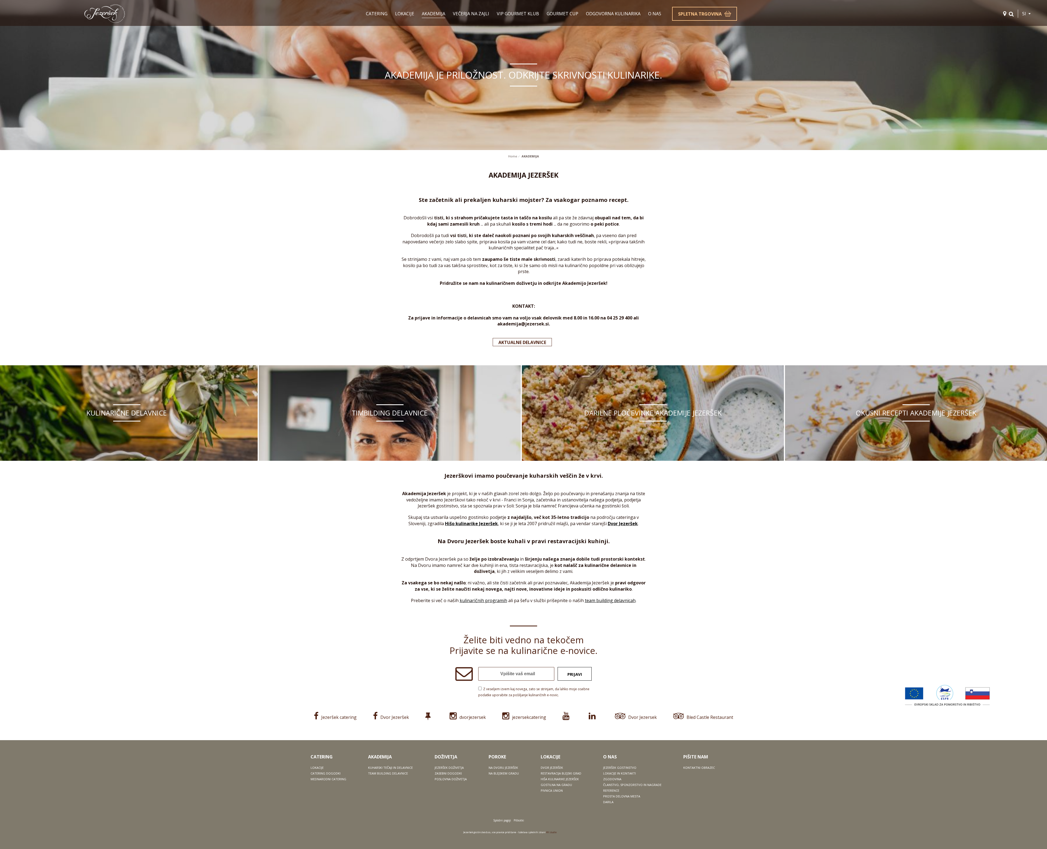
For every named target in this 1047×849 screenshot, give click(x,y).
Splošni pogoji (502, 820)
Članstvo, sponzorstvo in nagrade (632, 785)
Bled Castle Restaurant (710, 717)
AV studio (551, 832)
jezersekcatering (529, 717)
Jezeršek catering (339, 717)
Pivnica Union (552, 790)
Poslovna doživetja (451, 779)
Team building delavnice (388, 773)
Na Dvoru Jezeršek (503, 768)
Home (512, 156)
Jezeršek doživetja (449, 768)
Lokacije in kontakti (619, 773)
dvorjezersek (472, 717)
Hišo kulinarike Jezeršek (471, 524)
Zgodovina (612, 779)
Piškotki (519, 820)
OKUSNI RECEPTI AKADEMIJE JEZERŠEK (916, 412)
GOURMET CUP (562, 14)
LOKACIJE (404, 14)
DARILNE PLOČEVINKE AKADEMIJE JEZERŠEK (653, 412)
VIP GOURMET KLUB (518, 14)
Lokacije (317, 768)
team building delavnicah (610, 600)
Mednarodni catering (328, 779)
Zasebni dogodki (448, 773)
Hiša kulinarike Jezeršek (560, 779)
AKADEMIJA (433, 14)
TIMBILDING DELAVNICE (390, 412)
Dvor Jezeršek (623, 524)
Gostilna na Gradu (556, 785)
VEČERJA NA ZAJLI (471, 14)
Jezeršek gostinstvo (619, 768)
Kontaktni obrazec (699, 768)
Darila (608, 802)
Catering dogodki (326, 773)
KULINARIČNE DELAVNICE (126, 412)
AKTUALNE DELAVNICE (522, 342)
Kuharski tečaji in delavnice (390, 768)
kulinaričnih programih (483, 600)
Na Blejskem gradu (504, 773)
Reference (611, 790)
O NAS (654, 14)
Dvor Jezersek (642, 717)
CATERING (376, 14)
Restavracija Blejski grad (561, 773)
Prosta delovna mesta (621, 796)
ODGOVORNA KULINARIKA (613, 14)
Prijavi (574, 674)
